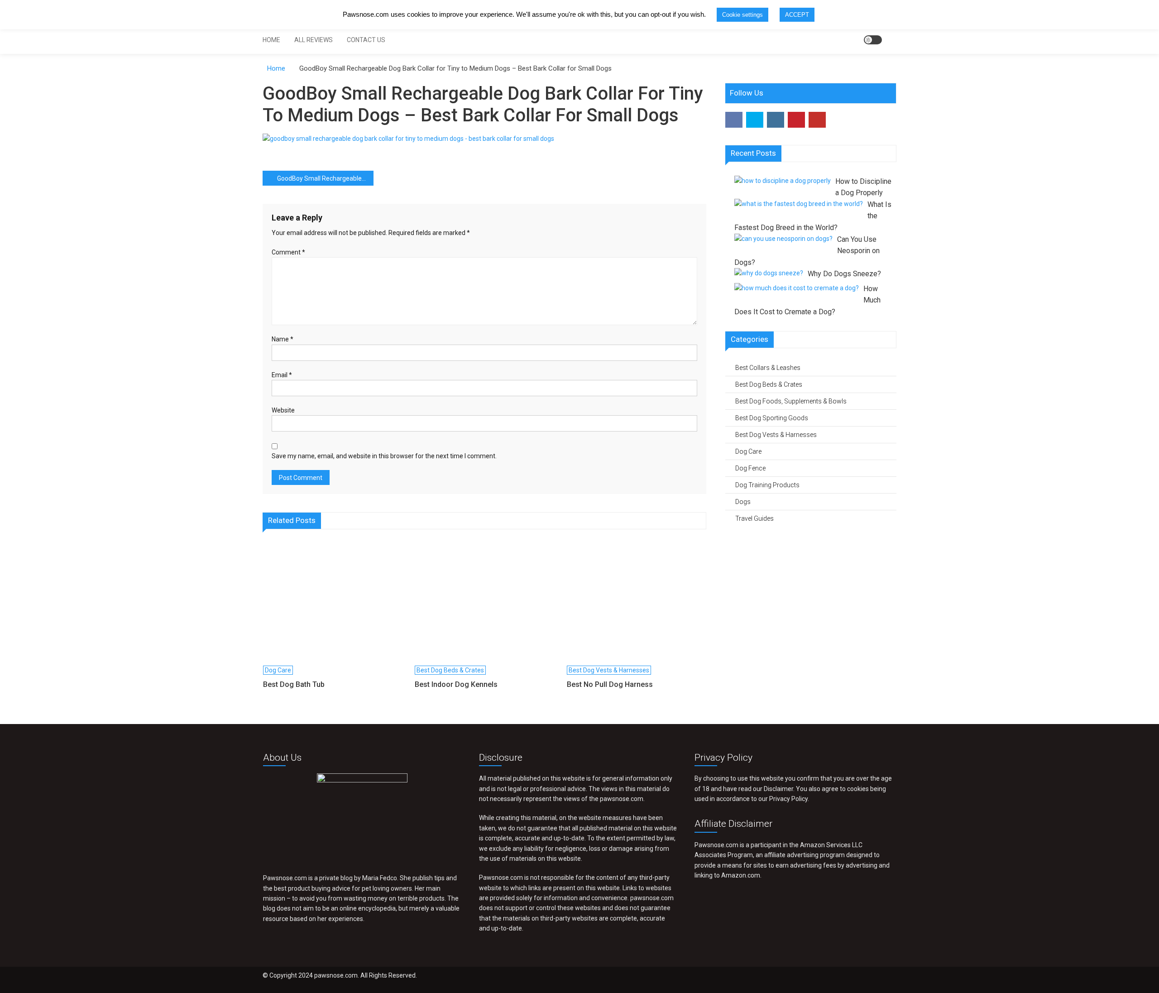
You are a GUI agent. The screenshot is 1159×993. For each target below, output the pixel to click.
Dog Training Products (767, 485)
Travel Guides (754, 518)
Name (282, 339)
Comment (288, 252)
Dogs (743, 501)
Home (271, 39)
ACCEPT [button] (797, 14)
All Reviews (313, 39)
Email (282, 375)
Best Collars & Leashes (767, 367)
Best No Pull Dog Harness (610, 684)
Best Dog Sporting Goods (771, 418)
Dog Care (278, 670)
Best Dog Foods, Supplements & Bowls (791, 401)
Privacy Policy (788, 798)
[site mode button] (873, 39)
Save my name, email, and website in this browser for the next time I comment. (384, 456)
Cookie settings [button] (742, 14)
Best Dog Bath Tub (294, 684)
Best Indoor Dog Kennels (456, 684)
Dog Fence (750, 468)
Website (283, 410)
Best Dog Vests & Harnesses (609, 670)
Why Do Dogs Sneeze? (844, 273)
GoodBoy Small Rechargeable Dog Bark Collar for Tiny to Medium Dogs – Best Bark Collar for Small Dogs (325, 178)
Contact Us (366, 39)
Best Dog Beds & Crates (450, 670)
